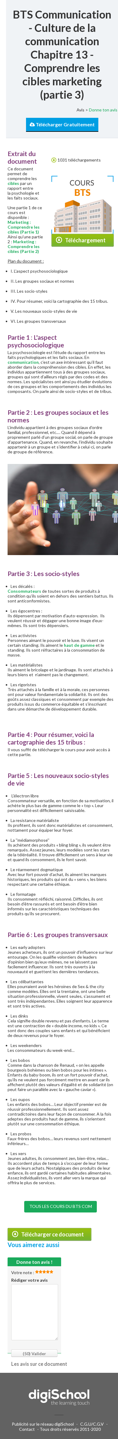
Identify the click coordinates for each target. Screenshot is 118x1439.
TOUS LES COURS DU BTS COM (60, 1206)
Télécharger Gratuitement (65, 124)
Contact (27, 1429)
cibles (13, 183)
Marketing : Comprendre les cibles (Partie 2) (24, 246)
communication (23, 362)
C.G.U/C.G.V (92, 1424)
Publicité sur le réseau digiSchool (43, 1424)
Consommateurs (24, 591)
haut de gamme (79, 645)
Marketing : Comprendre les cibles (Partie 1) (24, 227)
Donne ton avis (103, 109)
